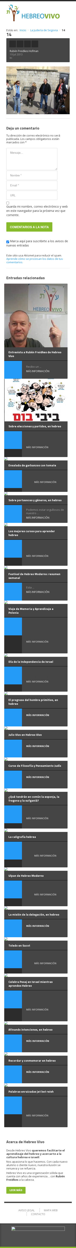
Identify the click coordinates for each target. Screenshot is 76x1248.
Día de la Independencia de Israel (30, 661)
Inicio (23, 30)
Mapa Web (51, 1210)
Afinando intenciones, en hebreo (30, 1029)
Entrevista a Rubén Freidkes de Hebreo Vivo (34, 354)
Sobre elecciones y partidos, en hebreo (34, 426)
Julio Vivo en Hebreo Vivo (25, 734)
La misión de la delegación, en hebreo (33, 914)
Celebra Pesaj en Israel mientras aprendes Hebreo (30, 983)
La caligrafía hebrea (22, 836)
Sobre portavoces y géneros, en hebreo (35, 500)
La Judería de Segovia (44, 30)
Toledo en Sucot (19, 945)
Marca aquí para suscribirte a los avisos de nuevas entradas (37, 243)
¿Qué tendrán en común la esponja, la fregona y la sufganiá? (33, 798)
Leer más (16, 1190)
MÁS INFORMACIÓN (37, 371)
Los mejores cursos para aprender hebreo (31, 533)
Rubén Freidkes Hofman (24, 51)
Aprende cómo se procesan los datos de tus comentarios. (34, 260)
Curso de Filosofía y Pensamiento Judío (34, 765)
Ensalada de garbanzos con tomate (32, 465)
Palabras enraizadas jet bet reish (31, 1091)
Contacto (38, 1214)
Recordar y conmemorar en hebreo (32, 1060)
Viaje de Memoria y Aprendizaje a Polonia (30, 610)
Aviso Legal (26, 1210)
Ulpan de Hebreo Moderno (26, 875)
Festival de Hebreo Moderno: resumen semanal (34, 576)
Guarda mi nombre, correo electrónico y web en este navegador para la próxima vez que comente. (37, 210)
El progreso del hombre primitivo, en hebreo (33, 702)
